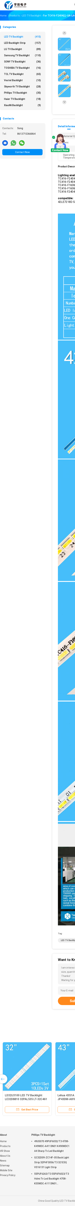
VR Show (5, 1151)
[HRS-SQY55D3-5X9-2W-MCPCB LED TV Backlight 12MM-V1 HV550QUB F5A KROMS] (27, 1066)
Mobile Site (6, 1170)
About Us (5, 1155)
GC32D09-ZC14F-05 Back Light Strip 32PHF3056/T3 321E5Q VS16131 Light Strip (51, 1162)
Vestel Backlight (22, 80)
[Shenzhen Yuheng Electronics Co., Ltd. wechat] (22, 143)
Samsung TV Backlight (22, 55)
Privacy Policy (7, 1175)
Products (5, 1146)
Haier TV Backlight (22, 99)
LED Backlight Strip (22, 43)
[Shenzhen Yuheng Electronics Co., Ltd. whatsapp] (13, 143)
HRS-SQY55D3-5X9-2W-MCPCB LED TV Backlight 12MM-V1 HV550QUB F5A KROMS (25, 1099)
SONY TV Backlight (22, 61)
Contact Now (22, 152)
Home (3, 1141)
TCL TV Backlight (22, 74)
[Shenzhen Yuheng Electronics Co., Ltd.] (15, 5)
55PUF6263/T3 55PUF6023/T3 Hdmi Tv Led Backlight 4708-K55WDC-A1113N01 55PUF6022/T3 (51, 1179)
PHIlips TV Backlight (22, 92)
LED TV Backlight (22, 36)
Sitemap (5, 1165)
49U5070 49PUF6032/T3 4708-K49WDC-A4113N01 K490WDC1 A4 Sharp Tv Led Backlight (51, 1146)
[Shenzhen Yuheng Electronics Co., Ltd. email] (5, 143)
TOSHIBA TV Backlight (22, 67)
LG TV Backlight (22, 49)
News (3, 1160)
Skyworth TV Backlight (22, 86)
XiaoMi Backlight (22, 105)
